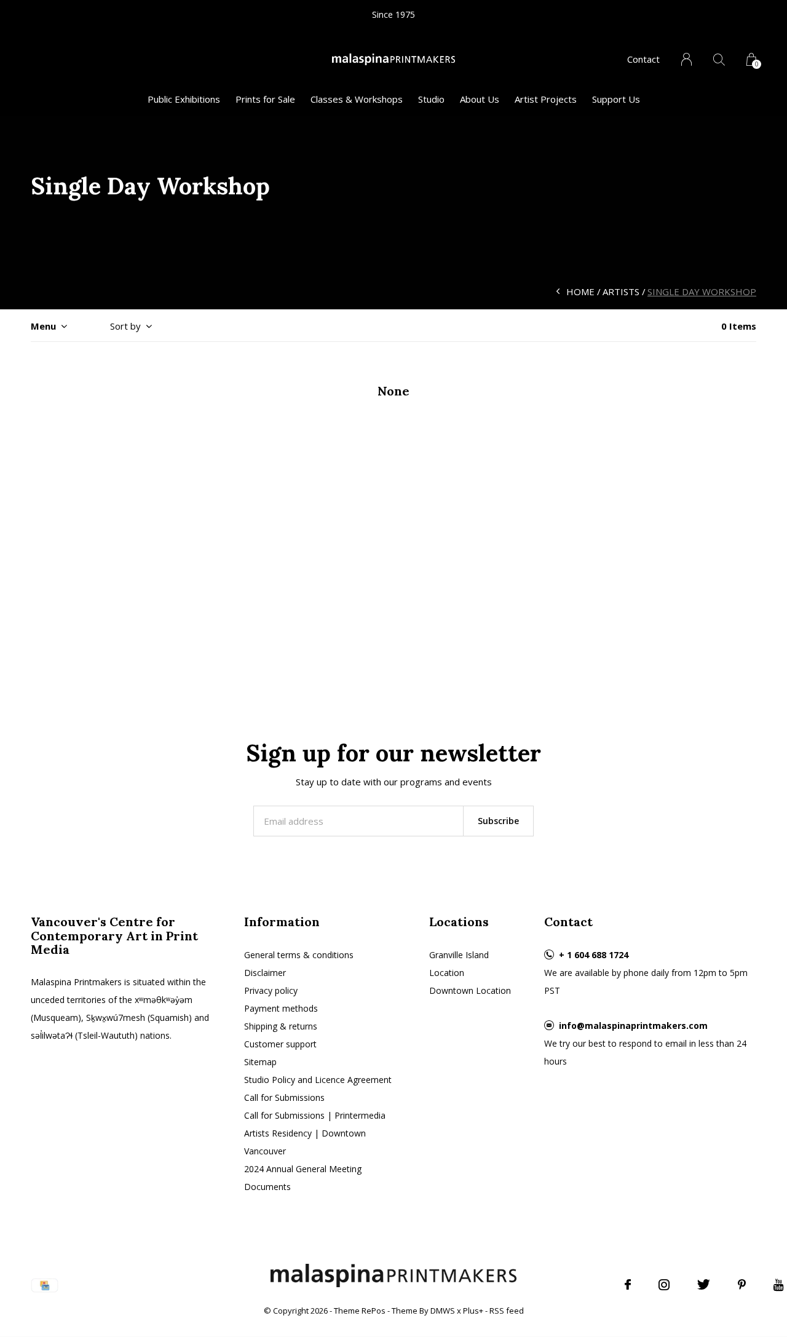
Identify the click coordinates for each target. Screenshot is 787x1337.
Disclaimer (265, 972)
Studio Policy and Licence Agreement (318, 1079)
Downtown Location (470, 990)
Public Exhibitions (184, 99)
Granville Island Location (459, 963)
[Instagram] (664, 1285)
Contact (643, 59)
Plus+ (473, 1310)
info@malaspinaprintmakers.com (633, 1025)
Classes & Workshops (356, 99)
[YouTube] (778, 1285)
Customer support (280, 1044)
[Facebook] (628, 1285)
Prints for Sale (265, 99)
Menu (43, 326)
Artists (621, 291)
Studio (431, 99)
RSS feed (506, 1310)
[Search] (719, 59)
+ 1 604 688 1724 (593, 955)
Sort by (125, 326)
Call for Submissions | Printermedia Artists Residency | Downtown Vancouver (315, 1133)
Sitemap (260, 1062)
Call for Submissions (284, 1097)
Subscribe (498, 821)
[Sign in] (686, 59)
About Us (479, 99)
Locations (459, 921)
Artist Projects (546, 99)
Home (580, 291)
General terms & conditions (299, 955)
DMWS (442, 1310)
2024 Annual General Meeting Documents (303, 1177)
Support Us (616, 99)
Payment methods (281, 1008)
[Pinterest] (742, 1285)
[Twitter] (703, 1285)
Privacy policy (271, 990)
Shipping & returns (280, 1026)
